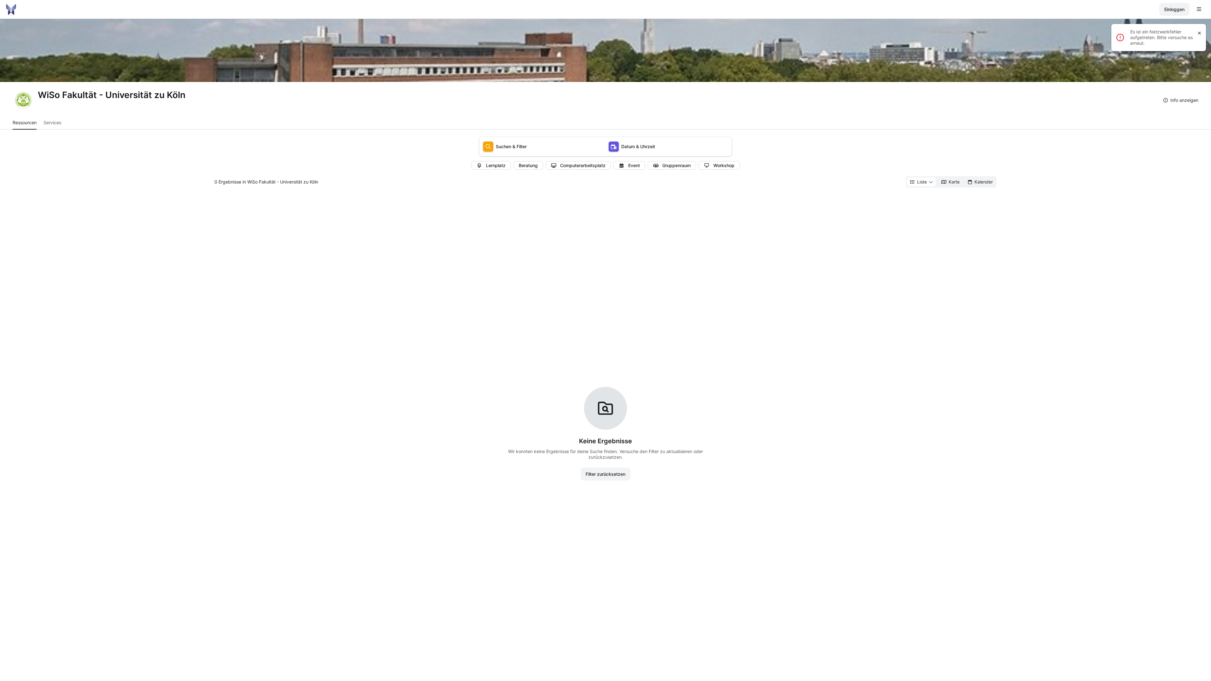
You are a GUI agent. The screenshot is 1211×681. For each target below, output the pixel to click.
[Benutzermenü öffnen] (1199, 9)
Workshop (723, 165)
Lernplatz (496, 165)
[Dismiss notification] (1199, 33)
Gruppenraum (676, 165)
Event (634, 165)
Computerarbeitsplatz (583, 165)
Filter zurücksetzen (605, 474)
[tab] (25, 122)
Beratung (528, 165)
